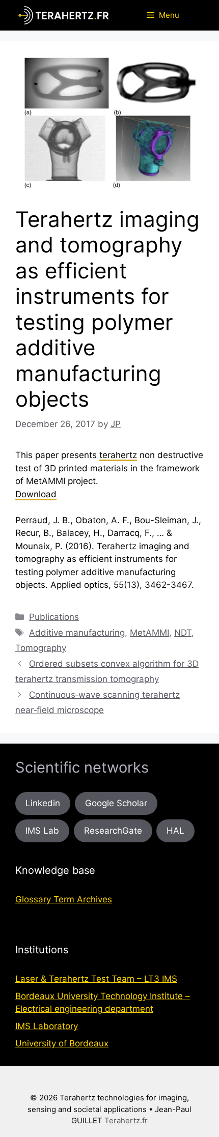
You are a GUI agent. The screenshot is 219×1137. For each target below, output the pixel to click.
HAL (175, 831)
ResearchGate (113, 831)
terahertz (118, 455)
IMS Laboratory (46, 1026)
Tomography (40, 648)
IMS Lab (42, 831)
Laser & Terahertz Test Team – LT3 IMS (96, 979)
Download (36, 494)
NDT (182, 633)
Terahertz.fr (126, 1120)
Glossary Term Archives (63, 899)
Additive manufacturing (77, 633)
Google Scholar (116, 803)
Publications (54, 617)
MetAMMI (149, 633)
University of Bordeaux (61, 1043)
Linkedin (42, 803)
